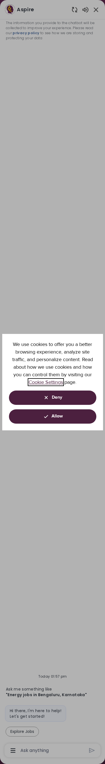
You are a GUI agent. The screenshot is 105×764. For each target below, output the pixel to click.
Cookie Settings (46, 382)
